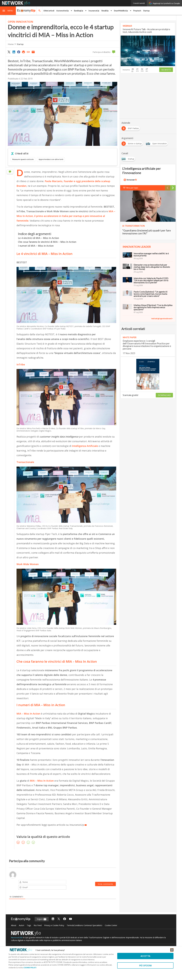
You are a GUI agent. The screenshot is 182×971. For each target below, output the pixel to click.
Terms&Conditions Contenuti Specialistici (84, 925)
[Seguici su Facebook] (64, 919)
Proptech (137, 10)
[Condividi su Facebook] (19, 51)
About (13, 925)
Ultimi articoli (48, 10)
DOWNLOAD (164, 395)
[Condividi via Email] (33, 51)
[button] (8, 10)
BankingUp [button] (78, 10)
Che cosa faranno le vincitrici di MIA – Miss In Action (47, 241)
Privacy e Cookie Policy (54, 925)
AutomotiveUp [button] (62, 10)
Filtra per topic (132, 187)
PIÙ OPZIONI (145, 965)
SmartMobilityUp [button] (121, 10)
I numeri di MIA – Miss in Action (36, 245)
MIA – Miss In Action (42, 780)
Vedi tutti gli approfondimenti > (162, 319)
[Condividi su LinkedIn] (14, 51)
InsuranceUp (93, 10)
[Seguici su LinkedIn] (52, 919)
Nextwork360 (17, 937)
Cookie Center (111, 925)
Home (11, 44)
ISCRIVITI (166, 69)
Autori (21, 925)
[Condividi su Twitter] (9, 51)
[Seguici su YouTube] (70, 919)
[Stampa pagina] (23, 51)
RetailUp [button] (105, 10)
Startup (146, 10)
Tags (29, 925)
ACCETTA (145, 956)
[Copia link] (28, 51)
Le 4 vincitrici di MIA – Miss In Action (38, 238)
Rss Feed (38, 925)
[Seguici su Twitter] (58, 919)
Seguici (40, 919)
